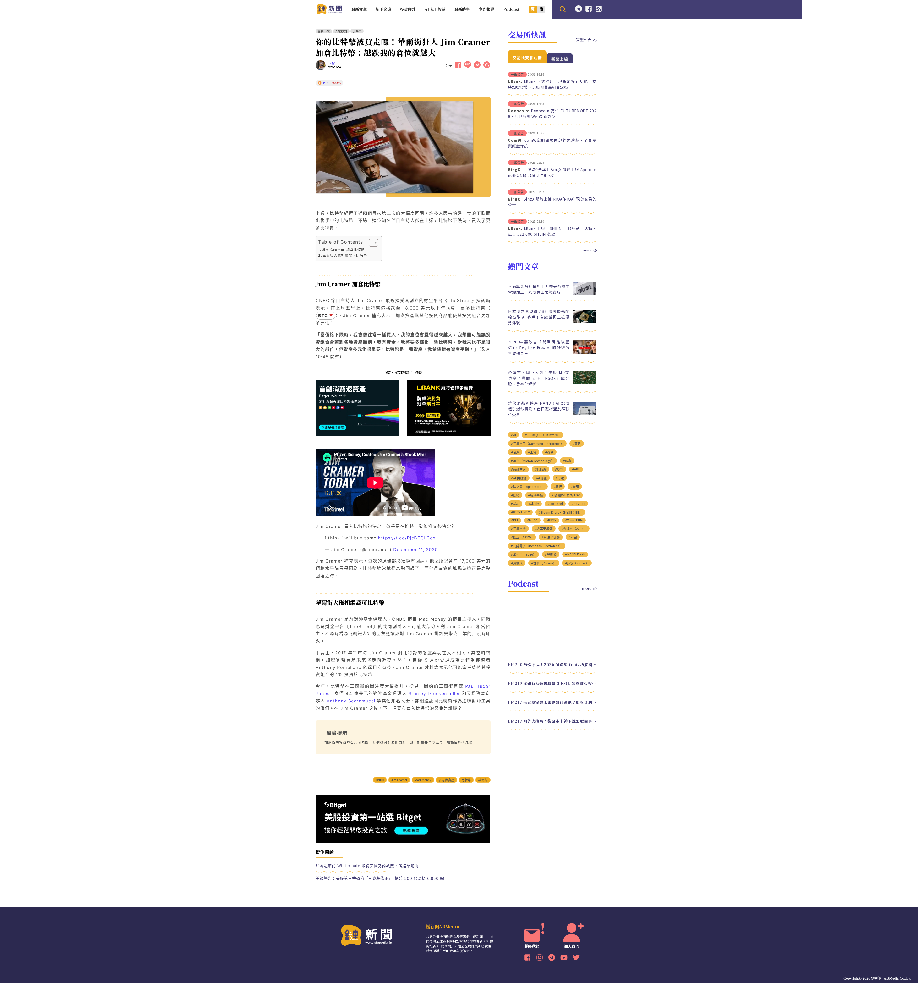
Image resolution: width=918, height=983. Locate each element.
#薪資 (567, 461)
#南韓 (576, 443)
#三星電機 (518, 529)
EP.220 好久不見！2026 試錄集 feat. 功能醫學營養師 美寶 (552, 664)
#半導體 (541, 478)
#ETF (514, 520)
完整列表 (583, 39)
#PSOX (551, 520)
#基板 (557, 487)
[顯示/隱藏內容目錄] (371, 243)
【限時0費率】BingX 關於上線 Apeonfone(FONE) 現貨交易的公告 (552, 172)
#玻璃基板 (535, 495)
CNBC (380, 780)
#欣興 (515, 495)
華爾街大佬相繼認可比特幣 (345, 255)
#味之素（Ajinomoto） (528, 487)
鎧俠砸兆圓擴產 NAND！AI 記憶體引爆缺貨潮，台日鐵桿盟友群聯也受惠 (538, 408)
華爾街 (483, 780)
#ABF (576, 469)
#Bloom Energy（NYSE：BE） (560, 512)
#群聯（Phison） (543, 563)
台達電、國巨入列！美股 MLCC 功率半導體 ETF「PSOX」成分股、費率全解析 (538, 378)
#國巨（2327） (522, 537)
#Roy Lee (578, 503)
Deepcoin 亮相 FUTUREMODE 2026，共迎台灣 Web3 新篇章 (552, 113)
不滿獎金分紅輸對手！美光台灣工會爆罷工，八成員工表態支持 (538, 289)
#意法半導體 (551, 537)
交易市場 (323, 31)
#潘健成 (517, 563)
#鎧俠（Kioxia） (577, 563)
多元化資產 (446, 780)
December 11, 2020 (415, 549)
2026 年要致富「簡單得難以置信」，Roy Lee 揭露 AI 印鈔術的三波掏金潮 (538, 347)
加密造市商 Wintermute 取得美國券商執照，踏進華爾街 (367, 865)
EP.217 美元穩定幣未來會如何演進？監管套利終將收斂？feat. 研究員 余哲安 (552, 702)
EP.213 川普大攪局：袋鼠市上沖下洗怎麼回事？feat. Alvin (552, 721)
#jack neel (555, 503)
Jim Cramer (399, 780)
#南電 (560, 478)
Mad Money (423, 780)
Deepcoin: (519, 111)
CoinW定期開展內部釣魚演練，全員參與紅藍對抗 (552, 143)
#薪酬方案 (518, 469)
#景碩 (574, 487)
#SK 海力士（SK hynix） (542, 435)
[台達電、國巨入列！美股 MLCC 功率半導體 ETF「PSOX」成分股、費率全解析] (584, 383)
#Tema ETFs (574, 520)
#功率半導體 (544, 529)
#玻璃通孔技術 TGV (566, 495)
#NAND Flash (575, 554)
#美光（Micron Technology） (532, 461)
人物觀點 (341, 31)
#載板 (515, 504)
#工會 (532, 452)
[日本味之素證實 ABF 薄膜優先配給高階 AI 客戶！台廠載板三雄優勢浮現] (584, 322)
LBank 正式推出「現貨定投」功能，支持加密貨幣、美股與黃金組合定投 (552, 84)
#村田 (572, 537)
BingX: (515, 169)
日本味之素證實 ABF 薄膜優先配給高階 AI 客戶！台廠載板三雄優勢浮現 (538, 317)
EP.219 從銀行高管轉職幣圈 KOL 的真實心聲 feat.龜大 (552, 683)
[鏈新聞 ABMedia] (329, 12)
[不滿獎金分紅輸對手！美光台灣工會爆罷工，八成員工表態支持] (584, 294)
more (587, 250)
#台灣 (515, 452)
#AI (513, 435)
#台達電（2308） (574, 529)
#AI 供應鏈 (519, 478)
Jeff (331, 64)
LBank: (515, 81)
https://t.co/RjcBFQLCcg (407, 537)
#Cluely (533, 503)
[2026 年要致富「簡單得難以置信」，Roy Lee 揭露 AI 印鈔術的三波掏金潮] (584, 352)
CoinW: (515, 140)
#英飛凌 (551, 554)
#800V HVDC (520, 512)
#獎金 (549, 452)
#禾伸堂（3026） (523, 554)
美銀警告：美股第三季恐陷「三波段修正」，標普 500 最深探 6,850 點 (380, 878)
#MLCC (532, 520)
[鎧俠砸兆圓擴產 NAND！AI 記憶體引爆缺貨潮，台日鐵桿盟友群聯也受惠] (584, 414)
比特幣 (357, 31)
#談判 (559, 469)
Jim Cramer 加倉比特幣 (343, 250)
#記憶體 (540, 469)
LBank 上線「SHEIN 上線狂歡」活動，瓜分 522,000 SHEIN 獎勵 (552, 231)
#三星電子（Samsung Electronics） (537, 443)
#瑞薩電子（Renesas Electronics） (537, 546)
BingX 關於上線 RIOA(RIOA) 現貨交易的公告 (552, 201)
